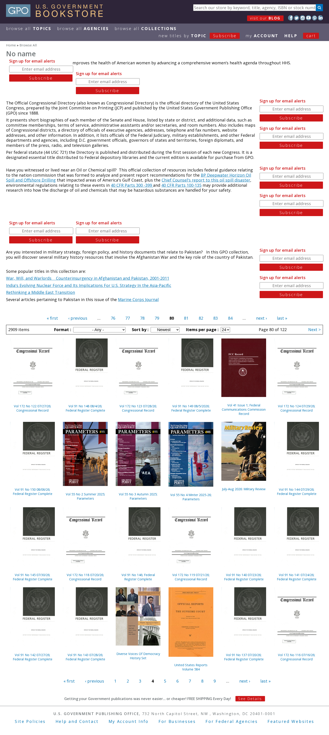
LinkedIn (320, 17)
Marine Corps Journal (138, 299)
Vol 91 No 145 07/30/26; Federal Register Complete (32, 577)
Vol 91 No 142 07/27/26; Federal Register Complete (32, 657)
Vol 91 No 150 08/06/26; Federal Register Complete (32, 491)
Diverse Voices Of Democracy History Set (138, 656)
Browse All (28, 28)
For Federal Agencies (231, 721)
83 (215, 318)
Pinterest (314, 17)
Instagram (302, 17)
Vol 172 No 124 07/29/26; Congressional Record (296, 408)
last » (282, 318)
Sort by (139, 329)
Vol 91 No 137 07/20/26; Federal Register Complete (244, 657)
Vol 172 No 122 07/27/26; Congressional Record (32, 408)
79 (157, 318)
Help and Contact (77, 721)
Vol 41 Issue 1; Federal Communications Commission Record (244, 409)
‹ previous (77, 318)
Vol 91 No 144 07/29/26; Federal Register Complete (296, 491)
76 (113, 318)
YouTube (308, 17)
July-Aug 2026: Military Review (243, 489)
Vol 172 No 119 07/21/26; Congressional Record (190, 577)
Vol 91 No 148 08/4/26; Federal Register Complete (85, 408)
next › (261, 318)
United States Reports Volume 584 (190, 667)
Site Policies (30, 721)
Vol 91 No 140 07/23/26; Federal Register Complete (244, 577)
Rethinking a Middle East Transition (40, 292)
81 (186, 318)
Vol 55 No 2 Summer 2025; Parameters (85, 496)
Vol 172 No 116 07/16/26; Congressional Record (296, 657)
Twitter (296, 17)
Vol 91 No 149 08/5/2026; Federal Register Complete (191, 408)
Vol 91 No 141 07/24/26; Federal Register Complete (296, 577)
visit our (265, 18)
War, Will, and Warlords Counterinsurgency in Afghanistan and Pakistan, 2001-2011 (87, 278)
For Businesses (177, 721)
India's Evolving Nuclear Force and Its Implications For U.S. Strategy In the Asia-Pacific (88, 285)
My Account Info (129, 721)
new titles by (197, 35)
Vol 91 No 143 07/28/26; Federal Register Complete (85, 657)
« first (52, 318)
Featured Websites (290, 721)
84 (230, 318)
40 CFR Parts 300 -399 (132, 185)
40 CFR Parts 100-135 (181, 185)
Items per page (202, 329)
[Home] (56, 15)
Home (11, 45)
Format (62, 329)
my (262, 35)
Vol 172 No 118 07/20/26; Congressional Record (85, 577)
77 (127, 318)
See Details (250, 698)
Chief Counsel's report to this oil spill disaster (206, 180)
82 (201, 318)
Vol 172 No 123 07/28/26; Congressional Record (138, 408)
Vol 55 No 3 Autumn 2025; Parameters (138, 496)
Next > (314, 329)
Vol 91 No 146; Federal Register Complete (138, 577)
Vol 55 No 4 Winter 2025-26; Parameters (191, 497)
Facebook (290, 17)
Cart (311, 35)
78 (142, 318)
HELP (290, 35)
